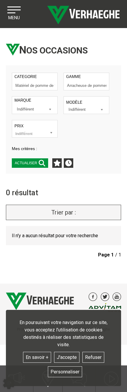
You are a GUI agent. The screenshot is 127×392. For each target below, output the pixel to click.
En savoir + (37, 357)
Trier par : (63, 212)
